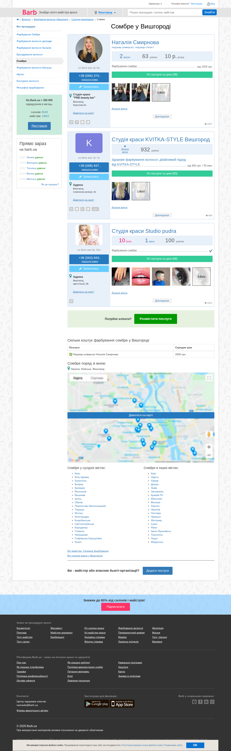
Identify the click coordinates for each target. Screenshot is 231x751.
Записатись (90, 86)
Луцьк (154, 538)
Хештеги (123, 667)
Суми (154, 523)
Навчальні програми (130, 662)
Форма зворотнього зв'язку (32, 710)
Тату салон (23, 641)
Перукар (22, 632)
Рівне (154, 527)
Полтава (156, 513)
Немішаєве (81, 534)
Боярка (79, 484)
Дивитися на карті (83, 113)
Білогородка (82, 516)
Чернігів (155, 509)
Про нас (21, 662)
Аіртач (20, 74)
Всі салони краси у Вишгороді (85, 555)
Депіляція (158, 628)
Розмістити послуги (156, 319)
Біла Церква (82, 477)
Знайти (209, 12)
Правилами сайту (173, 745)
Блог (70, 676)
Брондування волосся (30, 54)
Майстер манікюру (62, 632)
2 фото (161, 92)
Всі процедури (26, 26)
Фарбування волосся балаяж (34, 47)
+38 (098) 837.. (90, 167)
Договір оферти (26, 680)
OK (195, 745)
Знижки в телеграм (129, 676)
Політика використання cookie (85, 667)
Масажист (56, 628)
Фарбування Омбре (28, 34)
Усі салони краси (94, 628)
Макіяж (122, 637)
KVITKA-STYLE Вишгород (161, 139)
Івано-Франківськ (161, 531)
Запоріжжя (157, 491)
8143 (45, 112)
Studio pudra (144, 231)
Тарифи (21, 671)
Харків (154, 480)
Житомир (156, 520)
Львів (154, 487)
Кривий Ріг (157, 495)
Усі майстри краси (95, 632)
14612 (45, 116)
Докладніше (162, 116)
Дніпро (155, 484)
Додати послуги (157, 570)
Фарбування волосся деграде (34, 41)
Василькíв (80, 491)
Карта (121, 671)
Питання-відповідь (78, 671)
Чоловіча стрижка (94, 637)
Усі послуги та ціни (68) (162, 258)
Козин (78, 541)
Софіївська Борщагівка (88, 538)
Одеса (154, 477)
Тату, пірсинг (159, 637)
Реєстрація (196, 4)
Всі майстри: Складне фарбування (88, 551)
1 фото (141, 191)
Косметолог (23, 628)
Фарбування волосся (130, 628)
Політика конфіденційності (32, 676)
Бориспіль (81, 480)
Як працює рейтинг (78, 662)
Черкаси (156, 516)
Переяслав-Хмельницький (90, 505)
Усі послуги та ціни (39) (162, 74)
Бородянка (81, 527)
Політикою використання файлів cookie (142, 745)
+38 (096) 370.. (90, 77)
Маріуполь (157, 541)
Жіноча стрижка (93, 641)
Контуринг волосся (28, 80)
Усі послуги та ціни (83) (162, 173)
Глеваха (79, 531)
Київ (77, 473)
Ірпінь (78, 498)
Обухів (78, 502)
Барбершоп (57, 637)
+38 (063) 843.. (90, 259)
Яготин (79, 513)
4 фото (201, 276)
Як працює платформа (30, 667)
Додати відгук (119, 108)
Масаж (156, 632)
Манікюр (157, 641)
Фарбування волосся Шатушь (34, 67)
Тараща (79, 509)
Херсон (155, 505)
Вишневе (80, 495)
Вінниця (155, 502)
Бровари (80, 487)
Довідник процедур (78, 680)
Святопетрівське (84, 523)
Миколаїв (156, 498)
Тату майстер (24, 637)
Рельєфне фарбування (30, 87)
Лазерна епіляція (128, 641)
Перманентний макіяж (131, 632)
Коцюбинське (82, 520)
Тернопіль (157, 534)
